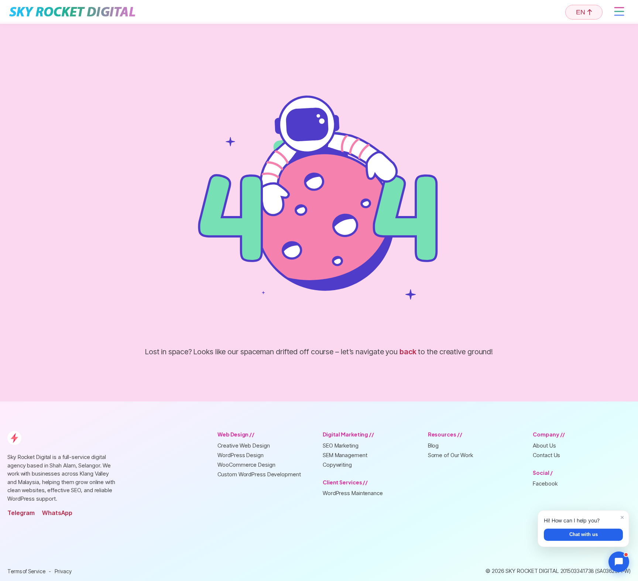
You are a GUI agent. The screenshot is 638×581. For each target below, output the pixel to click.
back (407, 351)
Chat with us (583, 534)
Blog (433, 445)
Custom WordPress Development (259, 474)
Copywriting (337, 464)
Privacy (63, 571)
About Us (544, 445)
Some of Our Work (450, 455)
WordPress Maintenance (353, 493)
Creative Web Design (243, 445)
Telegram (21, 512)
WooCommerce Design (246, 464)
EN (580, 12)
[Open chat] (618, 562)
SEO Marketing (341, 445)
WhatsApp (57, 512)
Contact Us (546, 455)
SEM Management (345, 455)
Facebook (545, 483)
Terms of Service (26, 571)
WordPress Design (240, 455)
